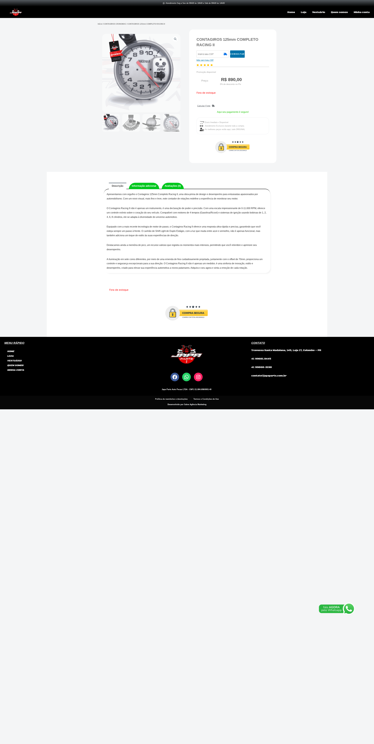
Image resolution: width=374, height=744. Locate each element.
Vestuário (318, 12)
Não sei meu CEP (205, 60)
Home (291, 12)
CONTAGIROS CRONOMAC (114, 24)
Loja (303, 12)
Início (100, 24)
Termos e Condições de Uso (206, 399)
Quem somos (339, 12)
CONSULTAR (237, 54)
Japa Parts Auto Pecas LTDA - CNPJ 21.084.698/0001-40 (186, 389)
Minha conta (362, 12)
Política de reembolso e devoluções (171, 399)
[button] (175, 39)
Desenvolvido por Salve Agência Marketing (187, 404)
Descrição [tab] (117, 186)
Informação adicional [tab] (144, 186)
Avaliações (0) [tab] (173, 186)
